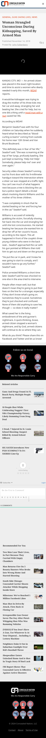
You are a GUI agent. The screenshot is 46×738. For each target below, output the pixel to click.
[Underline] (7, 497)
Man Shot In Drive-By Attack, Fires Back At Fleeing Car (13, 606)
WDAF (33, 90)
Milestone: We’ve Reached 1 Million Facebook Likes (16, 597)
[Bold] (2, 497)
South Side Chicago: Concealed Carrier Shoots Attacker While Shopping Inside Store (15, 585)
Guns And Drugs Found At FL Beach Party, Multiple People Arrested (16, 394)
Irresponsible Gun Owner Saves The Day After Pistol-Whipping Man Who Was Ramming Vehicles (16, 619)
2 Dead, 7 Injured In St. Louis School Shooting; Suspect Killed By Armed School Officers (16, 433)
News (34, 17)
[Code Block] (21, 497)
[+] (28, 497)
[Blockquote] (18, 497)
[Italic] (4, 497)
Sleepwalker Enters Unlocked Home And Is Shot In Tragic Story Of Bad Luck (16, 658)
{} (26, 497)
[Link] (23, 497)
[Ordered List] (13, 497)
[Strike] (10, 497)
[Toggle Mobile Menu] (43, 4)
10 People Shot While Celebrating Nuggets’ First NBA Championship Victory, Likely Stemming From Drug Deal (16, 413)
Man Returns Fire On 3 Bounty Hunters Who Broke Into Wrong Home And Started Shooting (16, 571)
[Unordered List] (15, 497)
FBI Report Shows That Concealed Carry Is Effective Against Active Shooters (17, 669)
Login (43, 483)
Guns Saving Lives (21, 17)
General (6, 17)
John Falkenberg (20, 44)
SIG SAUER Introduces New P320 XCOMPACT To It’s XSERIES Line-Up (15, 450)
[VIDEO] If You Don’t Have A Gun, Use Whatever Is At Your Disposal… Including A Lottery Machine (17, 634)
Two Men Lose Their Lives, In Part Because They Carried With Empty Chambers (16, 557)
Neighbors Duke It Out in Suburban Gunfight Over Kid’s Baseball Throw (15, 647)
